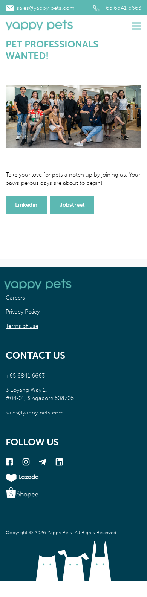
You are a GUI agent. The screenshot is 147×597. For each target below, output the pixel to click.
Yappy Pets (59, 532)
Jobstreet (72, 204)
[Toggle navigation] (136, 26)
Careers (15, 297)
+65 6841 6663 (121, 8)
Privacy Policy (23, 311)
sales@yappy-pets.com (45, 8)
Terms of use (22, 326)
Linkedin (26, 204)
